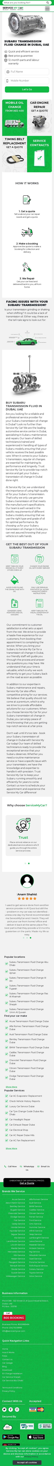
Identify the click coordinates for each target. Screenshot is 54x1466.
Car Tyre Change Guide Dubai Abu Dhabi (26, 1113)
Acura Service (18, 1199)
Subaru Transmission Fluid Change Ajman (26, 971)
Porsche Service (37, 1262)
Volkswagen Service (15, 1276)
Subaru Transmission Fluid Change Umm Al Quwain (26, 1011)
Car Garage (7, 1363)
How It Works (8, 1352)
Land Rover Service (16, 1241)
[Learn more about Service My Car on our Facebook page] (10, 1409)
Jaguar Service (18, 1234)
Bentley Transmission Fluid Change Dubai (26, 1041)
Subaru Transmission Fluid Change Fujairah (26, 987)
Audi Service (35, 1203)
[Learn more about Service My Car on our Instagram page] (17, 1409)
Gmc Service (35, 1224)
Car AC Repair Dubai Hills (21, 1135)
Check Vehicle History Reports (24, 1101)
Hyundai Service (17, 1231)
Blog (4, 1366)
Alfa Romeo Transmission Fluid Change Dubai (29, 1028)
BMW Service (35, 1206)
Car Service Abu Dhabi (12, 1380)
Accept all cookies (27, 1462)
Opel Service (35, 1259)
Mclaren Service (36, 1248)
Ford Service (35, 1220)
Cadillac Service (36, 1210)
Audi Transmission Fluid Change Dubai (28, 1034)
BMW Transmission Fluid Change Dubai (29, 1047)
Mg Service (34, 1252)
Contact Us (7, 1359)
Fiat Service (19, 1220)
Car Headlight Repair (19, 1119)
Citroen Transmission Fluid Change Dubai (26, 1070)
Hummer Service (37, 1227)
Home (5, 1349)
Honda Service (18, 1227)
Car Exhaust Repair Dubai (22, 1124)
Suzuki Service (18, 1273)
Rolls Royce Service (38, 1266)
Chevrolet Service (16, 1213)
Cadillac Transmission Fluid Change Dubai (26, 1054)
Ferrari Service (36, 1217)
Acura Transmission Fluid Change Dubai (29, 1021)
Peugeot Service (17, 1262)
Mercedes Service (16, 1252)
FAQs (4, 1356)
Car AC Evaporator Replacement (25, 1096)
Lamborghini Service (39, 1238)
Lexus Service (35, 1241)
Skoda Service (18, 1269)
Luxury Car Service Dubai (21, 1106)
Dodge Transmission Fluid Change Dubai (26, 1077)
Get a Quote (27, 1183)
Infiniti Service (35, 1231)
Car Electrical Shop (18, 1130)
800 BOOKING (14, 1317)
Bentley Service (17, 1206)
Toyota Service (36, 1273)
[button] (25, 863)
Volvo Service (35, 1276)
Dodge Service (18, 1217)
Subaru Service (36, 1269)
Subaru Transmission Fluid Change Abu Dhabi (28, 963)
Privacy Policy (8, 1391)
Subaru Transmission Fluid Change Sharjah (26, 1003)
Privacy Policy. (31, 1457)
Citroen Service (36, 1213)
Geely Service (18, 1224)
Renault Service (17, 1266)
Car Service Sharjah (11, 1377)
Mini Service (19, 1255)
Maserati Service (37, 1245)
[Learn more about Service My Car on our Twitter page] (4, 1409)
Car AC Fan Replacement (22, 1140)
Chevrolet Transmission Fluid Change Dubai (27, 1062)
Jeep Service (35, 1234)
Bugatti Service (17, 1210)
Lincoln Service (18, 1245)
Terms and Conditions (12, 1388)
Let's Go (27, 89)
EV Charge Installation (12, 1373)
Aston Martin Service (15, 1203)
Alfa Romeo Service (38, 1199)
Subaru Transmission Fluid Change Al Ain (27, 979)
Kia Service (19, 1238)
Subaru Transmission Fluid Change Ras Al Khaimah (28, 995)
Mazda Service (18, 1248)
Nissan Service (18, 1259)
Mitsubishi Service (37, 1255)
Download (7, 1370)
